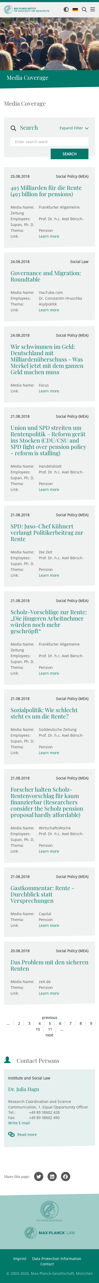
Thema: (17, 230)
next (49, 1034)
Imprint (19, 1258)
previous (49, 1017)
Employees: (21, 218)
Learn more (49, 236)
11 (50, 1029)
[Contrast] (66, 9)
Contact (47, 1263)
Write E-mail (19, 1122)
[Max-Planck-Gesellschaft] (49, 1211)
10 (38, 1029)
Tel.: (12, 1112)
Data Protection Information (56, 1258)
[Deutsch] (75, 10)
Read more (27, 1134)
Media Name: (22, 207)
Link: (15, 236)
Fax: (11, 1117)
